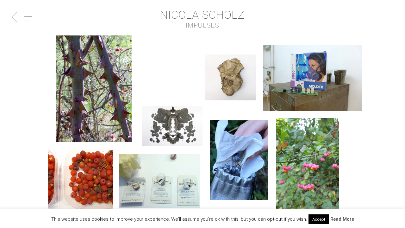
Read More (342, 219)
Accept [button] (318, 219)
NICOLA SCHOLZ (202, 15)
